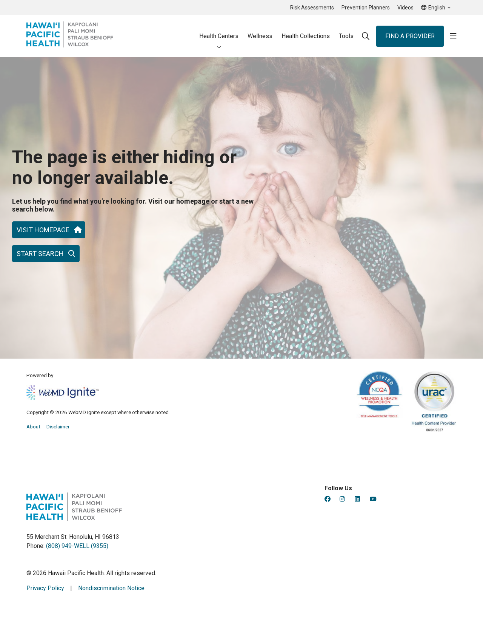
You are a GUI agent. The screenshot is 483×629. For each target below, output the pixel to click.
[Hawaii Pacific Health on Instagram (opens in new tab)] (342, 499)
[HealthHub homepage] (69, 36)
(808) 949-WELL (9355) (77, 545)
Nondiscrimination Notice (111, 588)
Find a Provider (410, 36)
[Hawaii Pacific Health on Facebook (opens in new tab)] (328, 499)
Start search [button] (40, 254)
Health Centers (218, 36)
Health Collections (305, 36)
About (33, 426)
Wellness (260, 36)
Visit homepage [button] (43, 230)
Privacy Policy (45, 588)
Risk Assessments (312, 8)
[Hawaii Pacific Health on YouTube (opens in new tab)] (373, 499)
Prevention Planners (365, 8)
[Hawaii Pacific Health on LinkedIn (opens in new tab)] (357, 499)
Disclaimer (58, 426)
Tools (346, 36)
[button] (453, 36)
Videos (405, 8)
